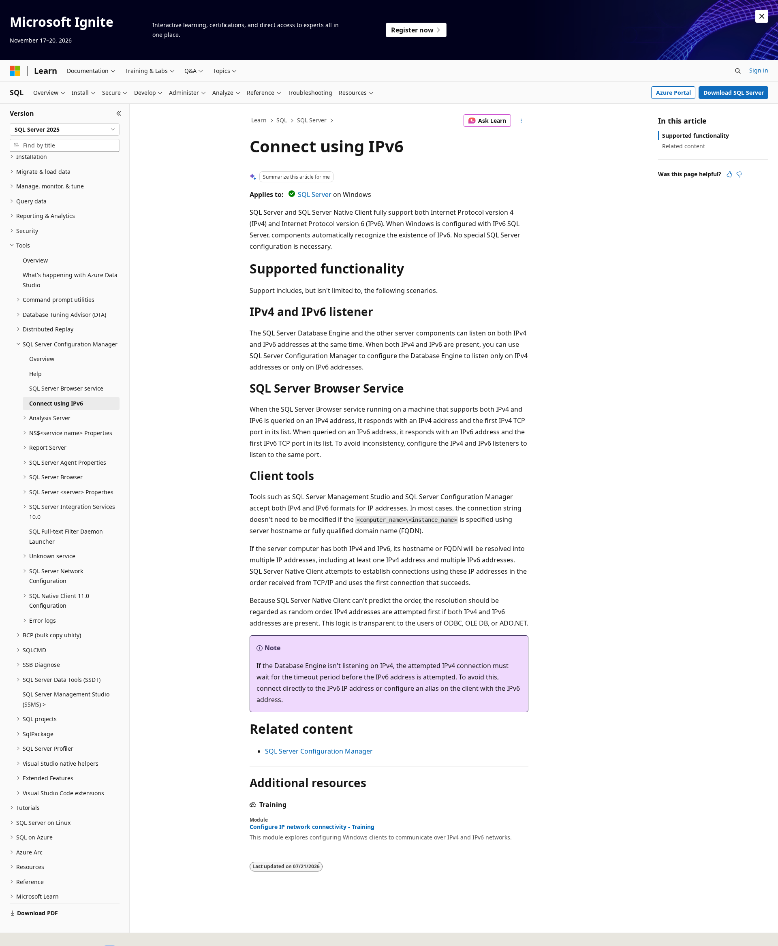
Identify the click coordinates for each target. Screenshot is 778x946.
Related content (683, 146)
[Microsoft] (15, 71)
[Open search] (738, 71)
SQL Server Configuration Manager (319, 751)
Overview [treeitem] (35, 260)
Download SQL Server (733, 92)
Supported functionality (695, 135)
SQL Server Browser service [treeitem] (66, 388)
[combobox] (65, 129)
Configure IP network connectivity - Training (312, 827)
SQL (281, 120)
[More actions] (521, 120)
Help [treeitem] (35, 374)
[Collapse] (119, 113)
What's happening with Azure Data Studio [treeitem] (70, 280)
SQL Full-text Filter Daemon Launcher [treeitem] (66, 536)
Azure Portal (673, 92)
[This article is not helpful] (739, 174)
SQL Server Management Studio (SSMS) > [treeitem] (66, 699)
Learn (259, 120)
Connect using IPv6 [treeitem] (56, 403)
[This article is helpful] (729, 174)
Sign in (758, 70)
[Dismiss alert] (761, 16)
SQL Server (312, 120)
